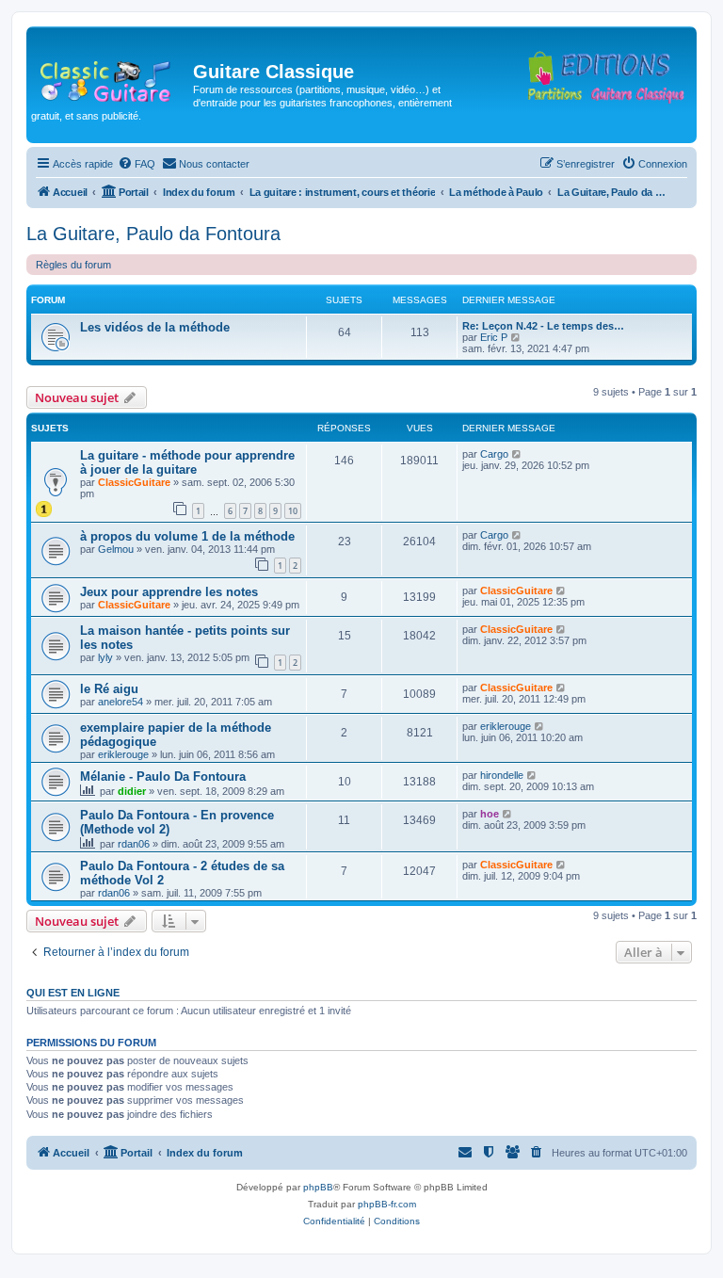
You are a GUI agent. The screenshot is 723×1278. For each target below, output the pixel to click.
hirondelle (501, 775)
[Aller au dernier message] (517, 454)
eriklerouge (123, 754)
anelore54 (120, 701)
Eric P (493, 337)
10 (292, 511)
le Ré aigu (109, 689)
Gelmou (116, 549)
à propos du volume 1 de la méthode (187, 536)
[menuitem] (136, 164)
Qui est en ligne (73, 992)
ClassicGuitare (134, 482)
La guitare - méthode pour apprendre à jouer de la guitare (187, 462)
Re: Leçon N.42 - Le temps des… (543, 326)
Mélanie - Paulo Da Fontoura (163, 776)
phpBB (318, 1187)
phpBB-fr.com (387, 1204)
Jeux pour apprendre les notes (169, 592)
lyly (105, 657)
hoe (489, 813)
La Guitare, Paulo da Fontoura (153, 233)
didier (132, 791)
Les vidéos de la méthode (155, 327)
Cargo (494, 454)
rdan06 (134, 843)
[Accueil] (112, 77)
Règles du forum (73, 264)
